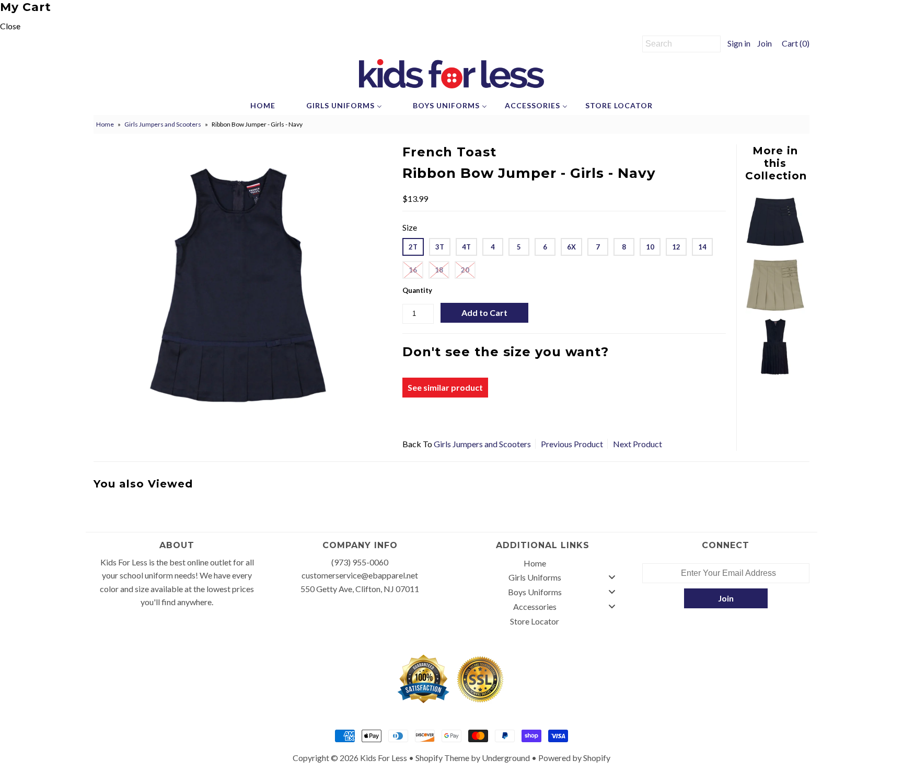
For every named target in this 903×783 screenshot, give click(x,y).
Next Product (637, 444)
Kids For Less (383, 758)
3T (439, 247)
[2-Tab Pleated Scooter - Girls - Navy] (775, 248)
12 (676, 247)
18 (439, 270)
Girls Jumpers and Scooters (162, 124)
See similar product (445, 387)
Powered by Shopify (574, 758)
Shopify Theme (442, 758)
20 (465, 270)
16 (413, 270)
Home (105, 124)
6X (571, 247)
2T (413, 247)
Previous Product (572, 444)
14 (702, 247)
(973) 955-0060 (359, 562)
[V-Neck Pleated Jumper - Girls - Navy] (775, 372)
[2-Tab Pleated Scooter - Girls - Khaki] (775, 310)
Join (764, 43)
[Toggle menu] (612, 577)
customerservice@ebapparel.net (360, 575)
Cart (794, 43)
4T (466, 247)
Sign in (738, 43)
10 (650, 247)
